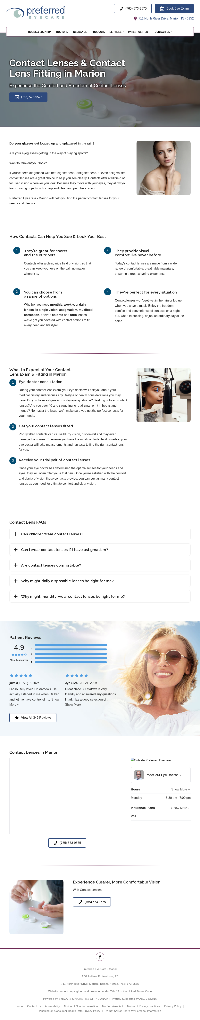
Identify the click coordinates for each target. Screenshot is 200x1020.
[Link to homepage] (45, 12)
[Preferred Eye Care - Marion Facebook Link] (100, 957)
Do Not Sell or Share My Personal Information (133, 1010)
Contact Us (162, 32)
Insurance (80, 32)
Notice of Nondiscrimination (81, 1006)
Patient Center (138, 32)
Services (115, 32)
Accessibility (52, 1006)
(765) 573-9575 (129, 983)
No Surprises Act (112, 1006)
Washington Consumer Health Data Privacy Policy (69, 1010)
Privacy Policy (172, 1006)
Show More (73, 704)
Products (98, 32)
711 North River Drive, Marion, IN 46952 (166, 18)
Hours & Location (40, 32)
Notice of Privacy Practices (143, 1006)
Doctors (62, 32)
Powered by (75, 998)
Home (19, 1006)
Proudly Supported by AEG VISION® (134, 998)
